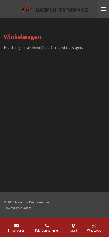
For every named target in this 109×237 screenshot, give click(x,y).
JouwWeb (25, 208)
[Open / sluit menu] (103, 9)
